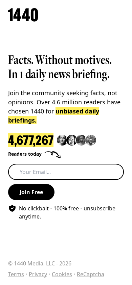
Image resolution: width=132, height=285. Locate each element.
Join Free (31, 192)
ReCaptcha (90, 274)
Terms (16, 274)
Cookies (62, 274)
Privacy (38, 274)
